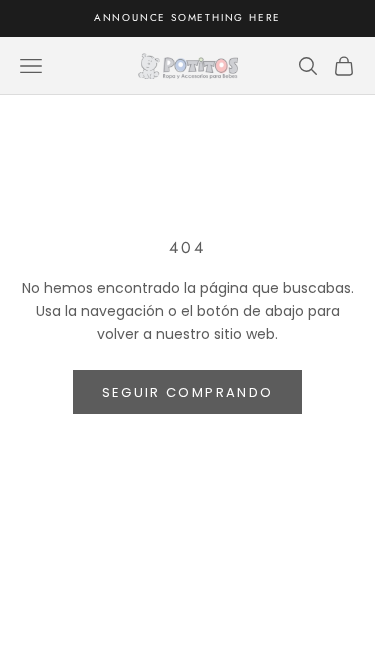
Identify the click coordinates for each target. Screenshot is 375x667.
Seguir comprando (187, 392)
